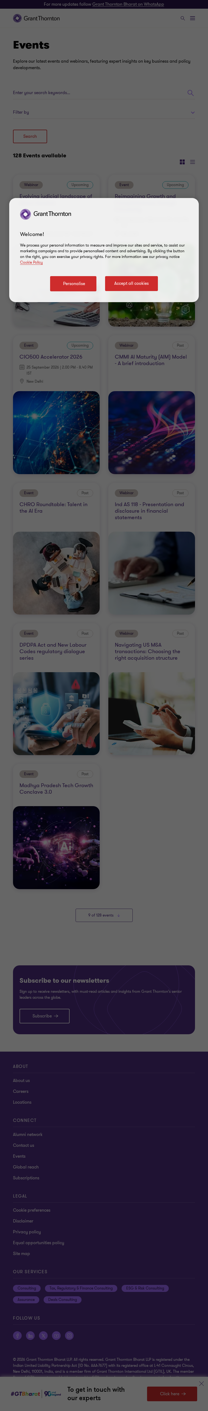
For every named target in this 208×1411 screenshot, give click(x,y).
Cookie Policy (31, 262)
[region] (104, 250)
